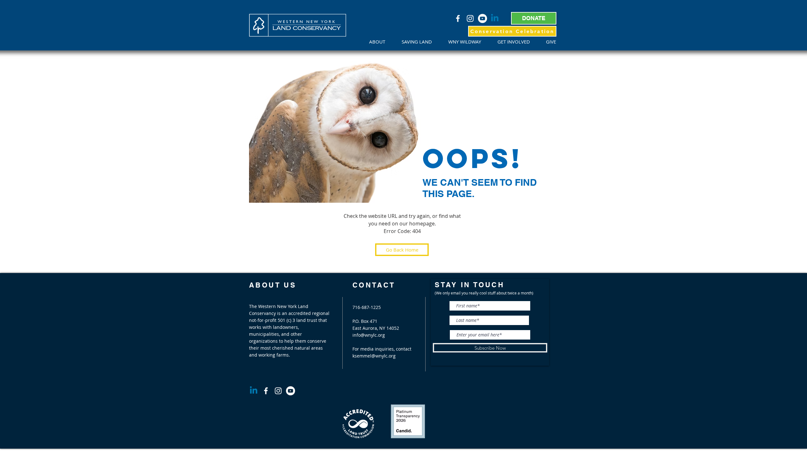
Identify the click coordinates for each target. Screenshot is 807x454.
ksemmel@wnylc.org (374, 356)
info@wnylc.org (368, 335)
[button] (380, 41)
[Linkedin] (494, 18)
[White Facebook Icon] (457, 18)
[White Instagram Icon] (470, 18)
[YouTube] (482, 18)
